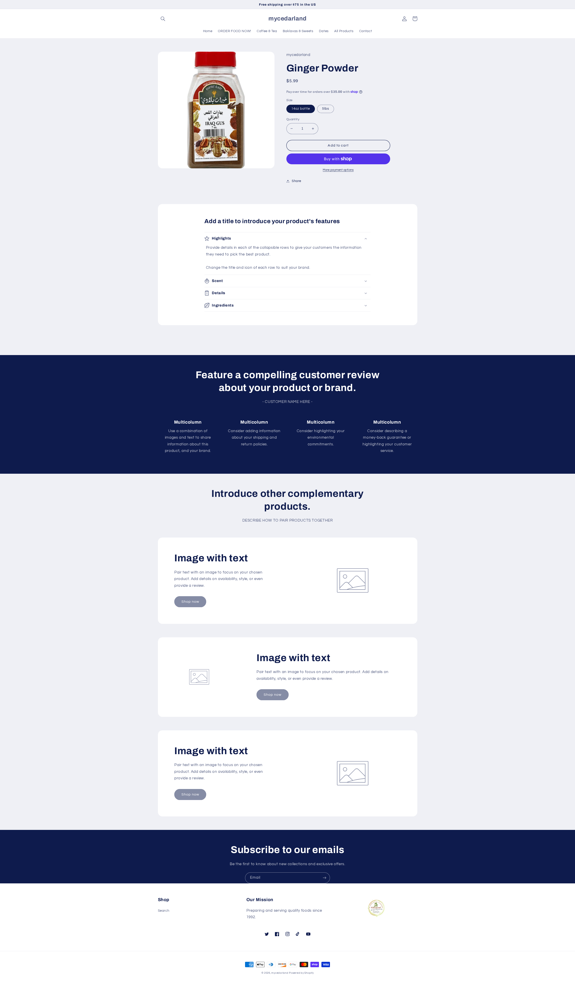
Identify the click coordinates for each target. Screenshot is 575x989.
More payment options (338, 170)
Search (163, 910)
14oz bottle (300, 108)
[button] (163, 18)
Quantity (292, 119)
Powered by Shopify (301, 973)
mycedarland (279, 973)
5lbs (325, 108)
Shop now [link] (190, 601)
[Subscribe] (324, 877)
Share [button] (296, 181)
